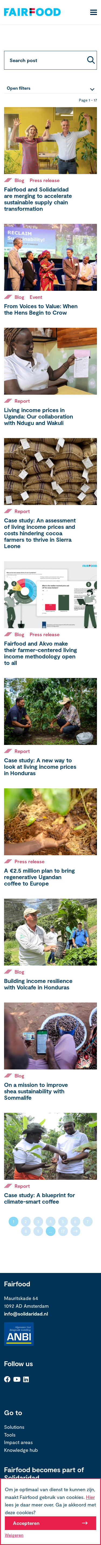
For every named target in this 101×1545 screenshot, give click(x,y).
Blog (19, 180)
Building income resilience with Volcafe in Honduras (38, 983)
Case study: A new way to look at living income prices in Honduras (40, 766)
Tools (10, 1434)
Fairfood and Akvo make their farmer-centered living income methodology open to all (40, 653)
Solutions (14, 1427)
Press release (45, 180)
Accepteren (26, 1523)
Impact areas (18, 1442)
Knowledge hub (21, 1450)
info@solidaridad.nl (26, 1313)
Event (36, 297)
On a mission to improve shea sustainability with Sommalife (36, 1091)
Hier (90, 1497)
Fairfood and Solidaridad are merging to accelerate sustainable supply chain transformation (38, 199)
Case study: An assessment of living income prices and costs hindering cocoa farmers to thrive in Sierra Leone (40, 533)
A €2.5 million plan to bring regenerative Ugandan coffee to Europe (39, 877)
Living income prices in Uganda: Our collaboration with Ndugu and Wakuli (38, 416)
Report (22, 401)
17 (63, 1231)
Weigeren (14, 1535)
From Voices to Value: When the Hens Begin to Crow (41, 309)
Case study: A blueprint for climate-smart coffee (39, 1198)
